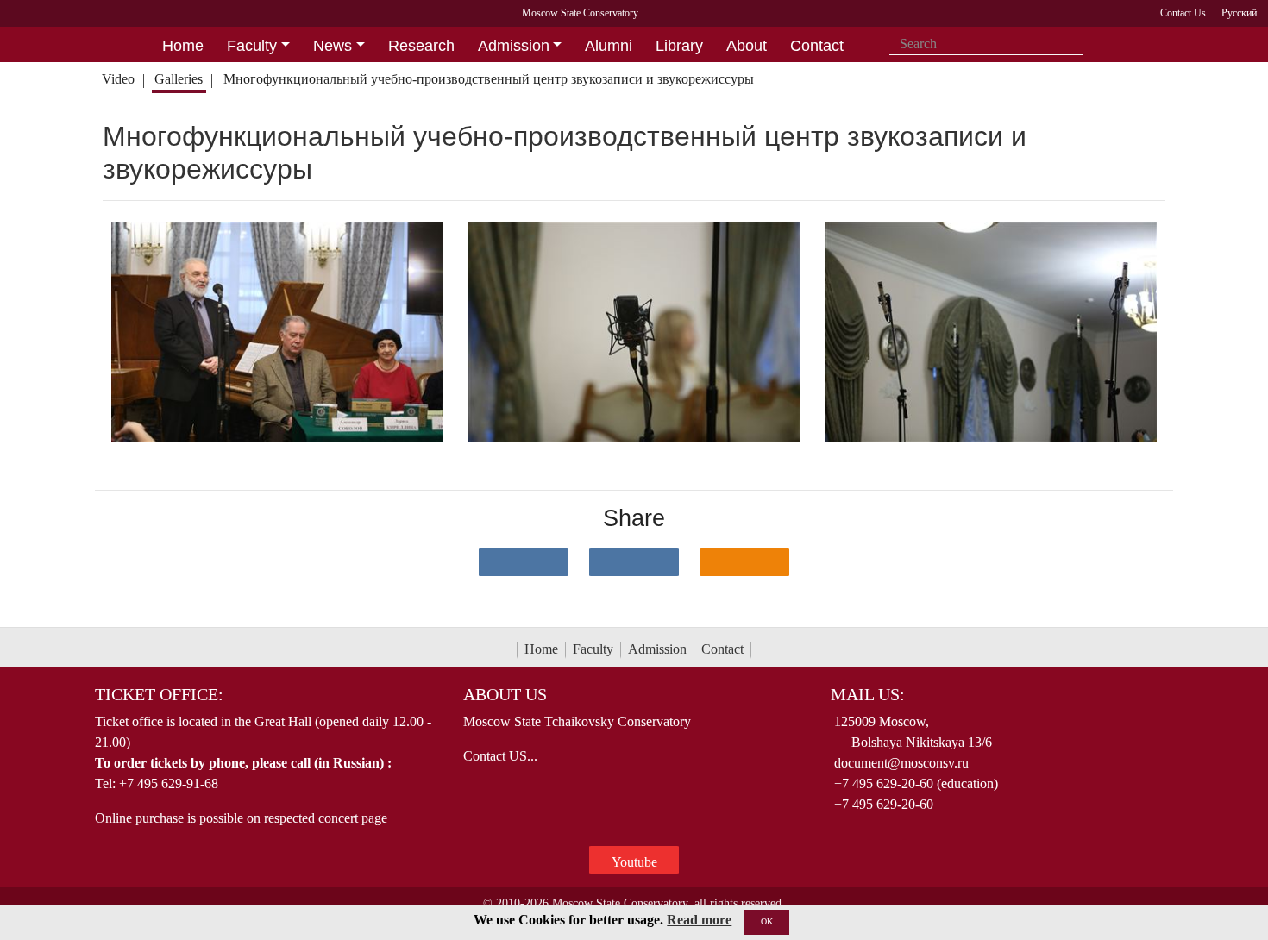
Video (118, 79)
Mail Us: (868, 694)
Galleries (178, 79)
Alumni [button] (608, 45)
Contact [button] (817, 45)
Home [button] (183, 45)
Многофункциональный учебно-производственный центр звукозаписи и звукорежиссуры (488, 79)
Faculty (593, 649)
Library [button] (679, 45)
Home (541, 649)
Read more (699, 919)
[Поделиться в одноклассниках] (744, 562)
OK (767, 921)
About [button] (746, 45)
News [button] (332, 45)
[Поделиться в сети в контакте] (523, 562)
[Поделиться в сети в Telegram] (634, 562)
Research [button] (421, 45)
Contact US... (500, 756)
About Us (505, 694)
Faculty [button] (252, 45)
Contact (722, 649)
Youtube (634, 862)
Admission (657, 649)
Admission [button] (513, 45)
